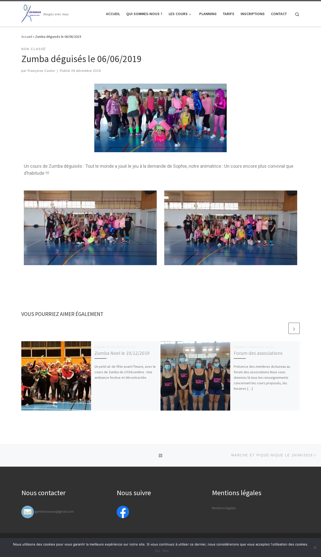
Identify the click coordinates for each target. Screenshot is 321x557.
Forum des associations (258, 353)
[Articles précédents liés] (282, 328)
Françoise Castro (41, 71)
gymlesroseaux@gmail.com (54, 511)
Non (166, 551)
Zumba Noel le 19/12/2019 (122, 353)
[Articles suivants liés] (294, 328)
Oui (157, 551)
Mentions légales (224, 508)
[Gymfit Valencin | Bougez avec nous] (31, 13)
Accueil (26, 36)
